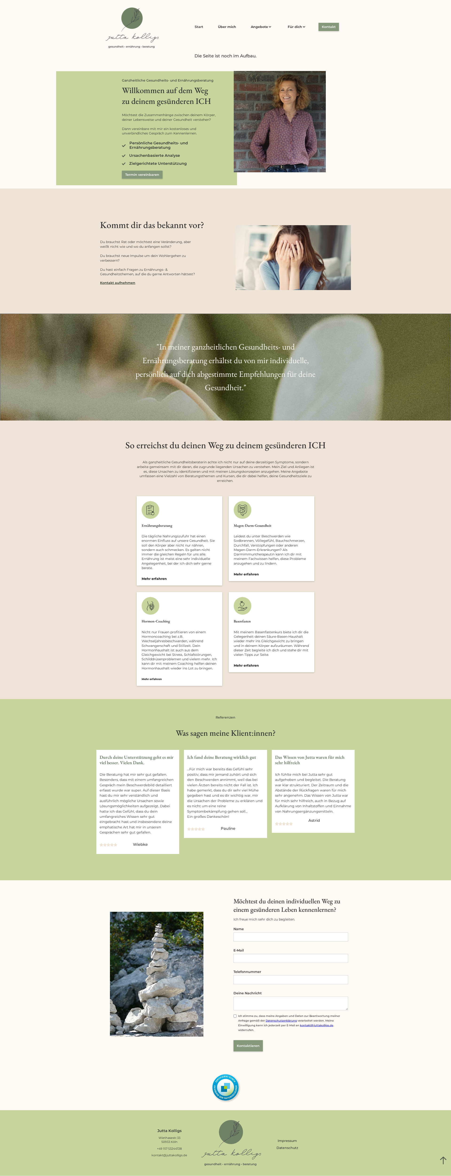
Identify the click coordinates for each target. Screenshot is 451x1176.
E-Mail (238, 950)
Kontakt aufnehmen (117, 283)
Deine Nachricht (247, 993)
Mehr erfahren (154, 579)
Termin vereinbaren (142, 175)
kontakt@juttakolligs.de (316, 1025)
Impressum (287, 1141)
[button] (262, 27)
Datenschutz (287, 1148)
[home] (132, 28)
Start (199, 27)
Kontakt (329, 27)
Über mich (227, 27)
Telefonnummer (247, 972)
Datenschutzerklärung (281, 1020)
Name (238, 929)
